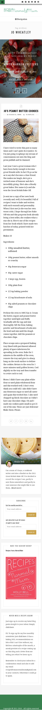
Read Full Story (21, 79)
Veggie (32, 56)
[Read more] (16, 488)
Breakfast (30, 53)
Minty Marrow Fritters (21, 64)
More (19, 114)
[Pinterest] (28, 2)
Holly (17, 72)
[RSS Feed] (35, 2)
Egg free (11, 56)
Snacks (22, 56)
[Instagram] (38, 2)
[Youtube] (32, 2)
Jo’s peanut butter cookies (21, 110)
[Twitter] (25, 2)
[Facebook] (22, 2)
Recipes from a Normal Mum (14, 550)
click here (10, 627)
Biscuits (12, 114)
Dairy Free (15, 53)
